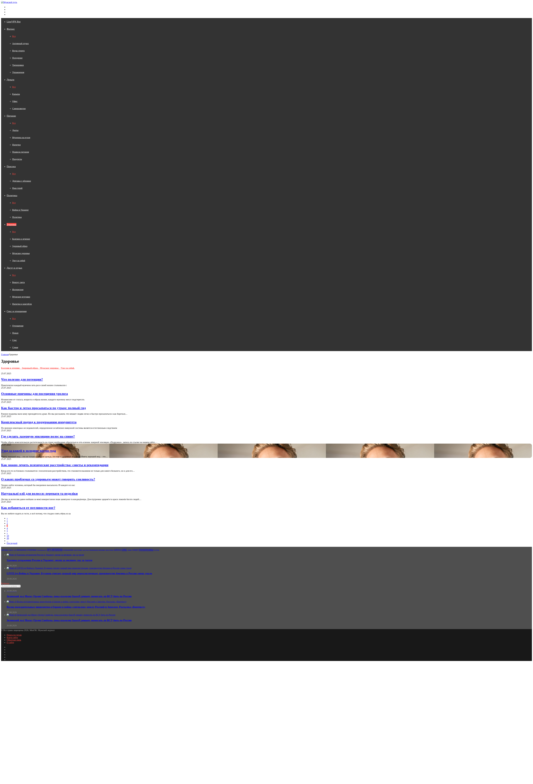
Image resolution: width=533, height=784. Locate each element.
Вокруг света (18, 282)
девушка (4, 550)
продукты (109, 550)
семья (130, 550)
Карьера (16, 94)
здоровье (32, 549)
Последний (12, 543)
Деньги (10, 79)
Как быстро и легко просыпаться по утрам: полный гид (43, 408)
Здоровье (11, 224)
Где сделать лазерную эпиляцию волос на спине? (38, 436)
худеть (156, 550)
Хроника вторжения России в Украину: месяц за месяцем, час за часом (49, 560)
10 (8, 536)
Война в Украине (20, 210)
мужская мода (41, 550)
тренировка (146, 549)
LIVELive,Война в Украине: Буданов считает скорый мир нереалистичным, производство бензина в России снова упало (79, 573)
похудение (78, 550)
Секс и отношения (17, 311)
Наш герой (17, 188)
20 (8, 538)
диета (11, 550)
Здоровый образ (19, 246)
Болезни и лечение (21, 239)
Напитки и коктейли (22, 304)
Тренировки (18, 65)
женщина (22, 549)
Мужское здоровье (21, 253)
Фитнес (11, 29)
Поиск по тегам (14, 635)
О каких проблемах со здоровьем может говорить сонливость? (48, 479)
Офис (14, 101)
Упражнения (18, 72)
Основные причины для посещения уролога (34, 393)
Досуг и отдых (14, 267)
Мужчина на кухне (21, 137)
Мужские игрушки (21, 297)
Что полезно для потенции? (22, 379)
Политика (12, 195)
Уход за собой (18, 260)
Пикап (15, 333)
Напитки (16, 145)
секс (124, 549)
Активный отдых (20, 43)
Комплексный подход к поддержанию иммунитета (38, 422)
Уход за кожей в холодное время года (28, 450)
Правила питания (20, 152)
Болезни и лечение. (11, 368)
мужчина (55, 549)
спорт (135, 549)
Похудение (17, 58)
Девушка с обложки (21, 181)
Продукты (17, 159)
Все (14, 36)
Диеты (15, 130)
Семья (15, 347)
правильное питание (97, 550)
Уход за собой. (68, 368)
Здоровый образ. (31, 368)
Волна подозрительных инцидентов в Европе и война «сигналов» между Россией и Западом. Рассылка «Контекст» (76, 606)
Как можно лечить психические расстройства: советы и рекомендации (54, 465)
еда (15, 550)
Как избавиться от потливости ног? (28, 507)
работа (117, 549)
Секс (14, 340)
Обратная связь (14, 640)
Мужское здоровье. (50, 368)
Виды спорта (18, 51)
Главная (5, 354)
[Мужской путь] (9, 2)
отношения (68, 550)
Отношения (17, 326)
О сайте (10, 642)
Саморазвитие (19, 108)
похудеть (86, 550)
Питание (11, 115)
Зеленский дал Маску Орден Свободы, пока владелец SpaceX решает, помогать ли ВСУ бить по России (69, 620)
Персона (11, 166)
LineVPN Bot (14, 21)
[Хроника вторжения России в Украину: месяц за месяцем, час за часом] (45, 555)
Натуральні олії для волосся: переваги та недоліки (39, 493)
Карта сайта (12, 637)
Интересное (17, 289)
